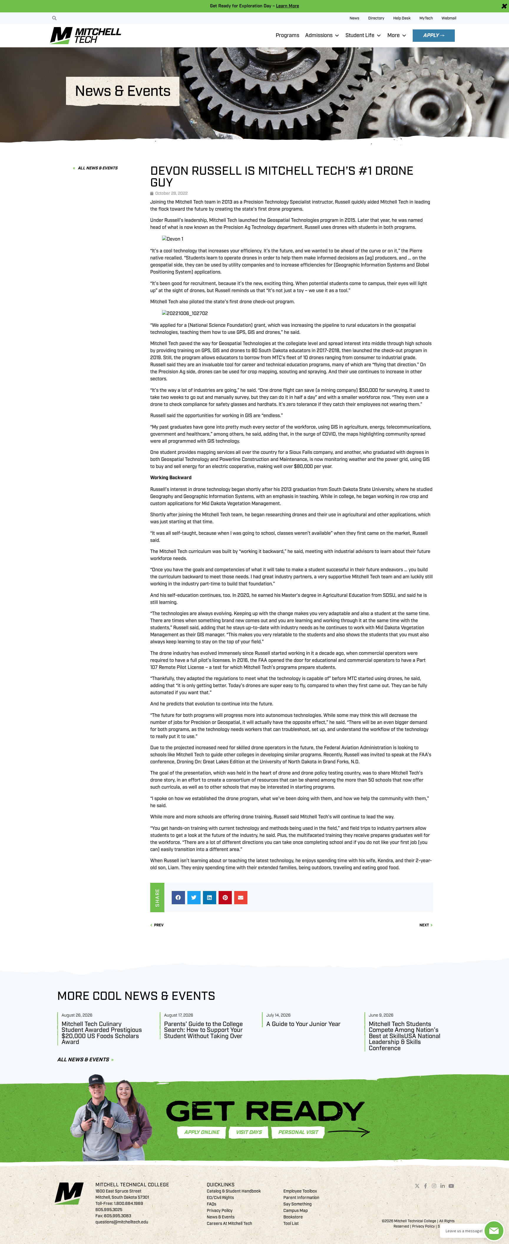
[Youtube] (451, 1186)
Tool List (291, 1223)
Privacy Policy (219, 1210)
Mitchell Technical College (132, 1185)
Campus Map (295, 1210)
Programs (287, 35)
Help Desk (402, 18)
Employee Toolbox (300, 1191)
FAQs (211, 1204)
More (393, 35)
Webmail (449, 18)
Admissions (319, 35)
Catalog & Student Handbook (234, 1191)
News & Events (220, 1217)
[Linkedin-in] (442, 1186)
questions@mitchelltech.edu (121, 1222)
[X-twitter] (417, 1186)
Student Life (360, 35)
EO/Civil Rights (220, 1197)
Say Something (297, 1204)
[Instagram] (434, 1186)
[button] (178, 897)
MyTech (426, 18)
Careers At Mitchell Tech (229, 1223)
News (354, 18)
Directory (376, 18)
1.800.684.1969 (128, 1203)
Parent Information (301, 1197)
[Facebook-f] (425, 1186)
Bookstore (293, 1217)
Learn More (287, 6)
